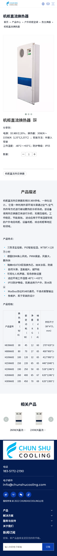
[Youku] (13, 494)
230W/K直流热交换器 (38, 430)
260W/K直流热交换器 (18, 430)
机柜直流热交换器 (14, 173)
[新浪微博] (6, 494)
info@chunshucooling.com (24, 485)
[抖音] (28, 494)
